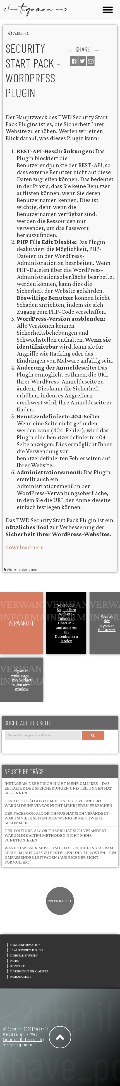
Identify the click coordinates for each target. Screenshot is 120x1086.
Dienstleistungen (24, 955)
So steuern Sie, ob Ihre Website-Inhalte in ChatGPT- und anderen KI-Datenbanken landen (66, 623)
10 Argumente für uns (26, 950)
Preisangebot (60, 901)
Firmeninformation (25, 945)
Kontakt (17, 966)
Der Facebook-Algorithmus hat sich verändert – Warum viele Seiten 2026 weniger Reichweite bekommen (58, 818)
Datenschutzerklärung (29, 971)
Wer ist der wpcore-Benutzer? (107, 623)
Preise (14, 961)
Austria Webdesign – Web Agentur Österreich (26, 1034)
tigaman (24, 1044)
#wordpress (29, 569)
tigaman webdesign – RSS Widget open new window (21, 680)
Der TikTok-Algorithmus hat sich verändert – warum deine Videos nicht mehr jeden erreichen (58, 803)
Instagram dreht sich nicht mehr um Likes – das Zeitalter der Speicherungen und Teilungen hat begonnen (58, 788)
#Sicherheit (14, 569)
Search (92, 735)
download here (25, 547)
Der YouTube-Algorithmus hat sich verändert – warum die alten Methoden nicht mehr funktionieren (57, 835)
